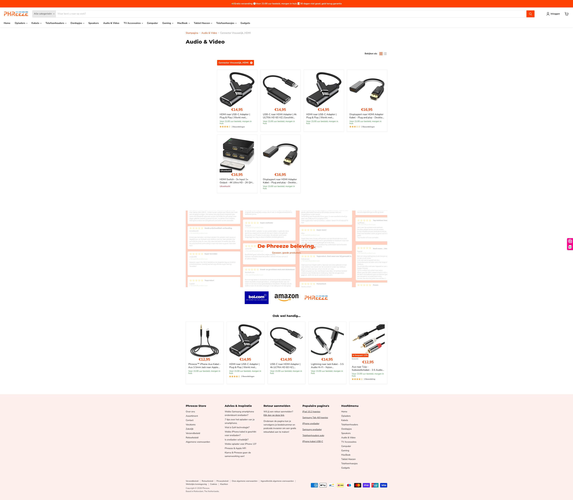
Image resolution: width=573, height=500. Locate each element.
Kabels (35, 23)
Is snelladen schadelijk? (236, 439)
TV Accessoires (132, 23)
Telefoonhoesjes (225, 23)
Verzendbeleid (193, 433)
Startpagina (192, 33)
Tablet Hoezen (202, 23)
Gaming (167, 23)
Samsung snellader (312, 429)
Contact (189, 420)
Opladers (20, 23)
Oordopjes (76, 23)
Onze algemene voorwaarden (244, 481)
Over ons (190, 411)
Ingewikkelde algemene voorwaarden (277, 481)
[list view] (385, 54)
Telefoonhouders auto (313, 435)
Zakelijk (190, 428)
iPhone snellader (310, 423)
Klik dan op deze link (274, 415)
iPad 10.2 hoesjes (311, 411)
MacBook (182, 23)
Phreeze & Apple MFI (235, 448)
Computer (152, 23)
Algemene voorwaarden (198, 441)
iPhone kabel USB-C (312, 441)
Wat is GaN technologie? (237, 427)
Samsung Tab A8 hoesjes (315, 417)
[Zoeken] (530, 13)
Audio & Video (111, 23)
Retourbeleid (192, 437)
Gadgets (245, 23)
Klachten (224, 484)
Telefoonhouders (55, 23)
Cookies (213, 484)
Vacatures (190, 424)
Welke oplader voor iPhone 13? (240, 443)
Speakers (93, 23)
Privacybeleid (222, 481)
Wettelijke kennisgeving (196, 484)
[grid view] (381, 54)
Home (7, 23)
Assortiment (192, 415)
